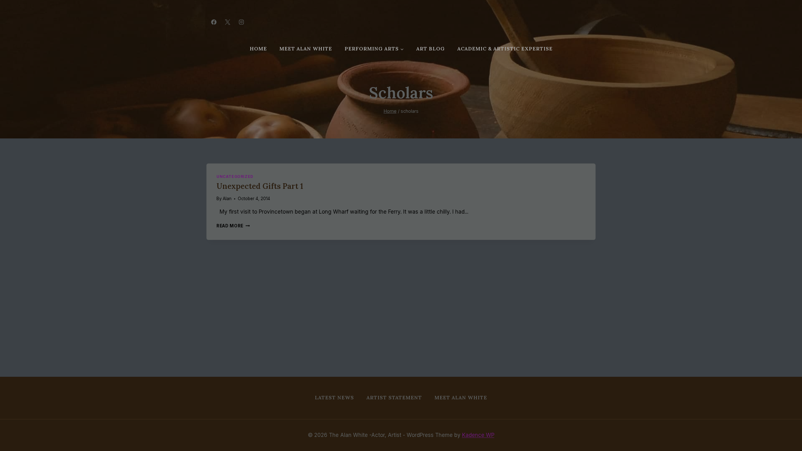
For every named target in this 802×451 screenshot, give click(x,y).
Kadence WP (478, 435)
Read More (233, 225)
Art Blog (430, 48)
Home (258, 48)
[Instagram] (241, 22)
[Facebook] (213, 22)
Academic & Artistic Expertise (505, 48)
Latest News (334, 397)
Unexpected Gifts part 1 (259, 186)
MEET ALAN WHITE (305, 48)
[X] (227, 22)
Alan (227, 198)
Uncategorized (234, 176)
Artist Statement (394, 397)
